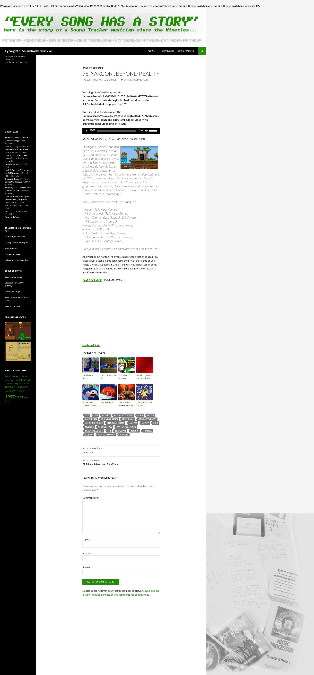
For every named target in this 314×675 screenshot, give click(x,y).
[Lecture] (86, 131)
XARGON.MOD (92, 280)
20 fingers (17, 384)
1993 (87, 415)
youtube (124, 435)
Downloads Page (12, 217)
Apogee (106, 415)
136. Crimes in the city (108, 376)
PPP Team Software (126, 427)
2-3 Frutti (9, 384)
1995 (96, 415)
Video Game (96, 68)
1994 (7, 391)
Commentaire (90, 497)
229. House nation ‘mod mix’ (144, 404)
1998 (19, 397)
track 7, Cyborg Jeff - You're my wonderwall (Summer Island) (17, 149)
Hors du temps (11, 248)
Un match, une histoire (15, 236)
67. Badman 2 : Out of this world (89, 404)
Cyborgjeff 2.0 (15, 271)
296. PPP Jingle (106, 402)
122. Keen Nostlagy (122, 376)
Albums (151, 51)
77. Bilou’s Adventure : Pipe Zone (100, 462)
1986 (28, 384)
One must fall (105, 427)
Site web (87, 567)
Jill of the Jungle (94, 423)
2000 (7, 401)
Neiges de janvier (12, 254)
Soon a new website (13, 277)
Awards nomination (13, 306)
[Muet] (146, 131)
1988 (11, 387)
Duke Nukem (91, 419)
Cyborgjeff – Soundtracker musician (28, 51)
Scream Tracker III (94, 431)
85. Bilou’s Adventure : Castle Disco (144, 376)
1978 (23, 384)
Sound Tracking (186, 51)
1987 (7, 387)
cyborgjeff (112, 80)
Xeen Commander (106, 435)
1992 (20, 387)
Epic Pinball (128, 419)
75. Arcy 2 (93, 450)
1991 (15, 387)
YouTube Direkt (91, 345)
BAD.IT (8, 164)
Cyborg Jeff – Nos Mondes (16, 260)
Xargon (89, 435)
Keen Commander (115, 423)
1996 (21, 391)
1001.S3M (9, 205)
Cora (140, 415)
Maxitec (133, 423)
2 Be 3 (7, 376)
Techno (135, 431)
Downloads (168, 51)
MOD (155, 423)
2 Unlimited (23, 380)
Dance (86, 68)
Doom (150, 415)
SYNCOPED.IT (11, 211)
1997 (10, 396)
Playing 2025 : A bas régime (16, 242)
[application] (121, 131)
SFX (109, 431)
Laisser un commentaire (136, 80)
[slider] (153, 130)
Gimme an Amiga (12, 291)
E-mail (86, 553)
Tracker (147, 431)
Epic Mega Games (109, 419)
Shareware (120, 431)
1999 (25, 397)
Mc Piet (145, 423)
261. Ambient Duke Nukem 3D (125, 404)
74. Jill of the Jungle (87, 376)
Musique (89, 427)
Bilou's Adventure (123, 415)
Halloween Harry (147, 419)
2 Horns (12, 380)
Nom (86, 539)
